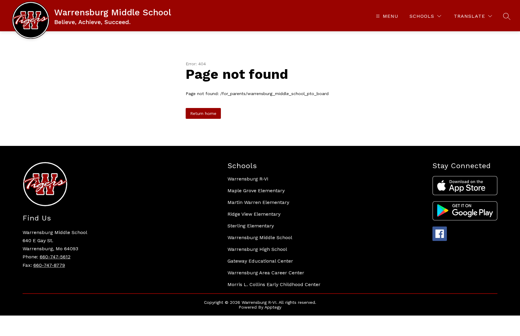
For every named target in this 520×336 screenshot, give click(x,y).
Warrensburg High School (257, 249)
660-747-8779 (49, 265)
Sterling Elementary (251, 226)
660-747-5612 (55, 257)
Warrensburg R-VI (248, 179)
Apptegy (273, 307)
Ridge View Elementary (254, 214)
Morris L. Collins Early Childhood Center (274, 284)
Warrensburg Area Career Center (266, 273)
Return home (203, 113)
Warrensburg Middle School (260, 237)
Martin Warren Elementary (258, 202)
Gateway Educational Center (260, 261)
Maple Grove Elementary (256, 190)
